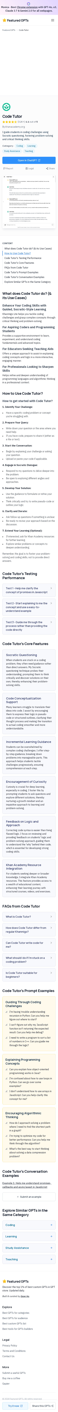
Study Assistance (12, 151)
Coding (20, 146)
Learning (32, 146)
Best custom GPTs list (14, 1323)
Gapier (6, 1383)
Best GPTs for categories (15, 1312)
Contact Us (8, 1356)
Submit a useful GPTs (14, 1372)
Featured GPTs (8, 30)
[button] (29, 590)
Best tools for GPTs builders (17, 1328)
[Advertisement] (29, 63)
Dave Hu (25, 1296)
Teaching (29, 151)
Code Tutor (24, 30)
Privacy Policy (9, 1345)
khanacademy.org (15, 126)
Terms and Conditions (14, 1350)
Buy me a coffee (11, 1378)
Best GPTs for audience (15, 1318)
